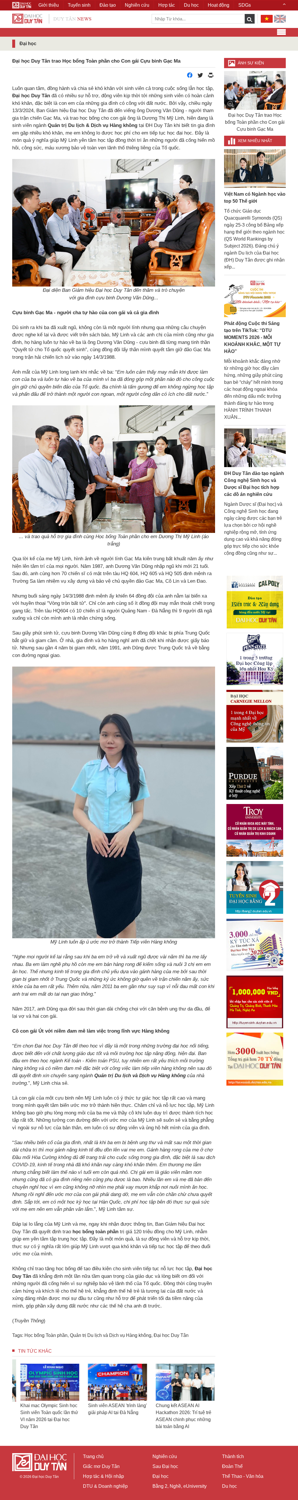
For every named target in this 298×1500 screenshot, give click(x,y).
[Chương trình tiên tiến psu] (254, 659)
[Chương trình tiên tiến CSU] (254, 602)
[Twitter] (200, 76)
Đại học (160, 1476)
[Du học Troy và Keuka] (254, 830)
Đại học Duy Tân (171, 1335)
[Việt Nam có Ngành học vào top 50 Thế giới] (255, 168)
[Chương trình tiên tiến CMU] (254, 716)
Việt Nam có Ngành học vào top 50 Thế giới (254, 198)
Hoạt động (218, 5)
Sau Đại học (165, 1466)
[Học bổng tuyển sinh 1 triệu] (254, 1002)
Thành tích (233, 1456)
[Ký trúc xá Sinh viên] (254, 944)
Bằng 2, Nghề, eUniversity (179, 1486)
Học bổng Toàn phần (46, 1335)
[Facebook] (189, 76)
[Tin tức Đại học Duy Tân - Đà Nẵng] (51, 18)
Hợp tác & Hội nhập (103, 1476)
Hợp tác (166, 5)
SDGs (244, 5)
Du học (229, 1486)
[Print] (210, 76)
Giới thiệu (48, 5)
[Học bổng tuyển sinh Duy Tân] (254, 1059)
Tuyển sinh (79, 5)
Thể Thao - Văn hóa (242, 1476)
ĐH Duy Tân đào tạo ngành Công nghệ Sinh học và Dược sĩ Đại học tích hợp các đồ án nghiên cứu (254, 484)
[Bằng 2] (254, 887)
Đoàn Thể (232, 1466)
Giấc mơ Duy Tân (101, 1466)
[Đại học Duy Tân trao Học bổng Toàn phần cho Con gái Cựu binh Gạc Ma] (255, 90)
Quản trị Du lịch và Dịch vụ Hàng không (110, 1335)
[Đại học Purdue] (254, 773)
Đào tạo (108, 5)
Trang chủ (93, 1456)
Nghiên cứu (164, 1456)
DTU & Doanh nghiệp (105, 1486)
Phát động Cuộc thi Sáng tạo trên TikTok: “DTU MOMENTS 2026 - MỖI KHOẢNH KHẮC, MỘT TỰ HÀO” (252, 337)
